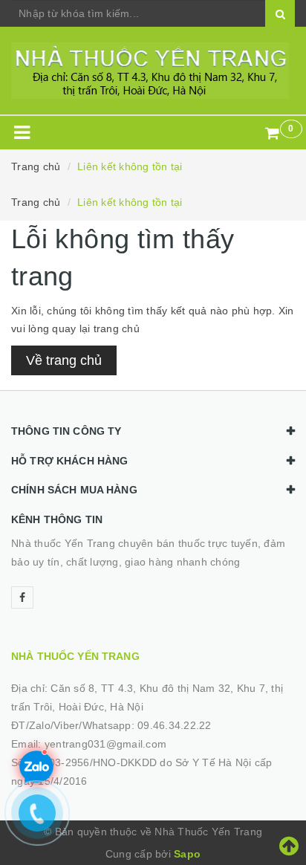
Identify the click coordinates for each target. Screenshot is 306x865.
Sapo (187, 854)
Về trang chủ (64, 360)
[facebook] (22, 597)
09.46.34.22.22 (174, 725)
